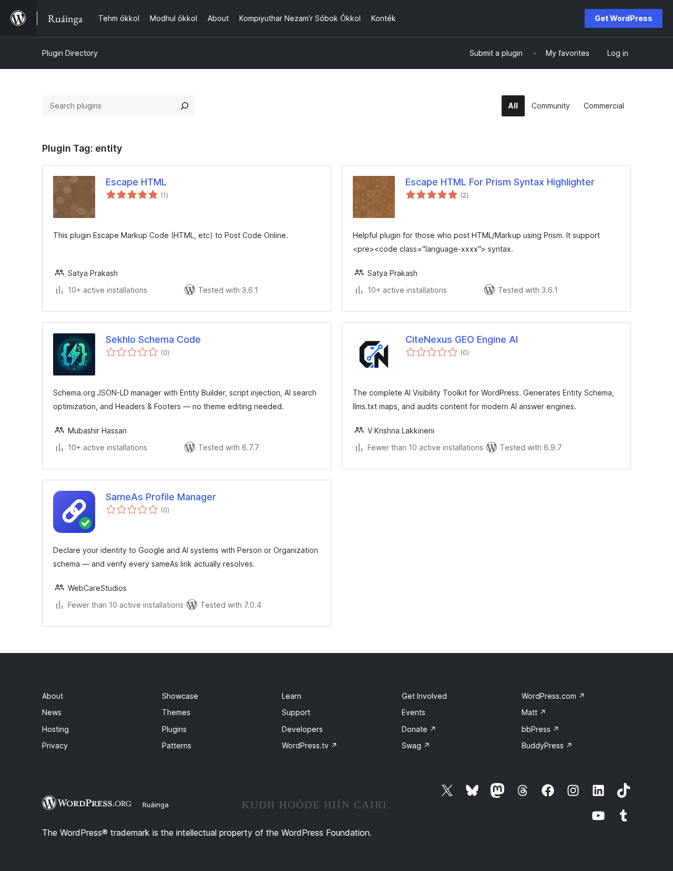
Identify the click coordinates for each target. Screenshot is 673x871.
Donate (419, 729)
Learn (291, 695)
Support (296, 712)
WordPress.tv (310, 745)
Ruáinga (155, 804)
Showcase (180, 695)
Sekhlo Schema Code (153, 339)
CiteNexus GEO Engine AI (461, 339)
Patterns (176, 745)
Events (413, 712)
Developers (302, 729)
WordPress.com (553, 695)
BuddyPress (547, 745)
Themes (176, 712)
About (52, 695)
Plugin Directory (70, 52)
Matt (534, 712)
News (52, 712)
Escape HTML (136, 181)
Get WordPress (623, 18)
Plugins (174, 729)
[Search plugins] (184, 105)
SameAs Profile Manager (161, 496)
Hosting (55, 729)
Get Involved (424, 695)
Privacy (55, 745)
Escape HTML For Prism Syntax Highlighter (500, 181)
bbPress (540, 729)
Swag (416, 745)
